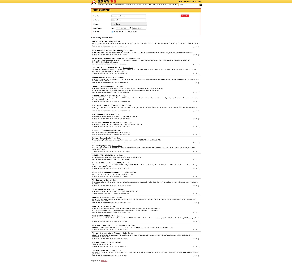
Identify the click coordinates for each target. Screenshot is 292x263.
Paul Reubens (169, 4)
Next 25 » (104, 261)
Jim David (149, 4)
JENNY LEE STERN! (100, 41)
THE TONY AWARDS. (100, 250)
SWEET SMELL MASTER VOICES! (105, 105)
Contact (193, 1)
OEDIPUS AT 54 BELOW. (101, 155)
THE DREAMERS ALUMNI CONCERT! (106, 68)
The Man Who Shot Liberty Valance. (106, 233)
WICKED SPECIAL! (99, 115)
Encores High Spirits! (100, 146)
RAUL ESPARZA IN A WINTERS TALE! (106, 51)
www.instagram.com (104, 142)
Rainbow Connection (100, 138)
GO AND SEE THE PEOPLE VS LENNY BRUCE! (110, 58)
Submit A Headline (184, 1)
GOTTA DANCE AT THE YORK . (104, 96)
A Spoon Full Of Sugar (101, 130)
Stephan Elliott (127, 4)
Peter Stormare (158, 4)
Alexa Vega (105, 4)
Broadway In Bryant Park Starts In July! (107, 225)
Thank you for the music (101, 189)
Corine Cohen (115, 41)
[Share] (199, 47)
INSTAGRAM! (97, 206)
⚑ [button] (196, 47)
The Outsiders (97, 180)
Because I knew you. (100, 242)
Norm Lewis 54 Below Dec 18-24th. (105, 122)
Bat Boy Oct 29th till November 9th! (106, 163)
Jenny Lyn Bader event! (101, 86)
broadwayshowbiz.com (105, 47)
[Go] (200, 5)
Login (199, 1)
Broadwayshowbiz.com (105, 134)
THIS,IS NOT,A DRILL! (100, 216)
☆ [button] (194, 47)
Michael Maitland (138, 4)
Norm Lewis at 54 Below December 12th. (108, 172)
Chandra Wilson (116, 4)
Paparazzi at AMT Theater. (102, 77)
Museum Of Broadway (101, 197)
